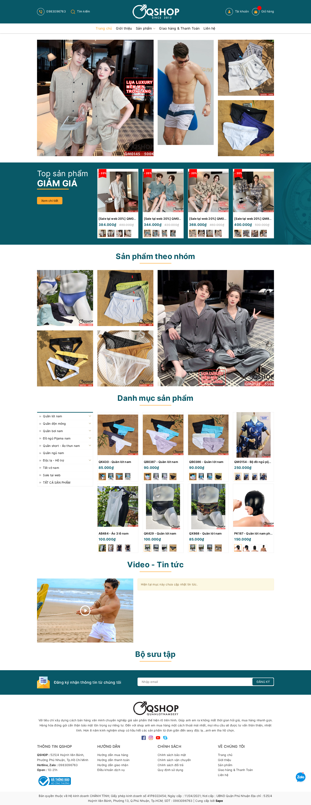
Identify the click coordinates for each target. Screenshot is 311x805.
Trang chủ (225, 755)
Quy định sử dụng (170, 770)
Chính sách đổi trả (171, 765)
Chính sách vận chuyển (174, 760)
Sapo (219, 800)
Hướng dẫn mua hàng (112, 755)
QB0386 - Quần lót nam (206, 462)
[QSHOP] (155, 708)
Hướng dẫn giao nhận (112, 765)
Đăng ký (263, 682)
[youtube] (158, 737)
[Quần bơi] (246, 128)
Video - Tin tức (155, 564)
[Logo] (155, 11)
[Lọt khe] (65, 298)
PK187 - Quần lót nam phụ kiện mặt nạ (262, 533)
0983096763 (55, 11)
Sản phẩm (225, 765)
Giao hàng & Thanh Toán (235, 770)
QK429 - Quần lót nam (160, 533)
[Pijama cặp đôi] (95, 98)
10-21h (53, 770)
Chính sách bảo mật (172, 755)
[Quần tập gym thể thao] (246, 68)
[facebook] (144, 737)
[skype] (165, 737)
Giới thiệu (224, 760)
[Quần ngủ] (125, 298)
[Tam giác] (125, 358)
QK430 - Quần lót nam (115, 462)
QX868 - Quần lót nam (205, 533)
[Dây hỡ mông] (65, 358)
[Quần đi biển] (186, 92)
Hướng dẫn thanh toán (113, 760)
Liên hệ (223, 775)
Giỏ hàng (267, 11)
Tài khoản (241, 11)
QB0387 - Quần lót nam (161, 462)
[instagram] (151, 737)
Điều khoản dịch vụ (111, 770)
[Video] (85, 611)
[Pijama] (216, 328)
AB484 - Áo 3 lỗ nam (114, 533)
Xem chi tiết (49, 200)
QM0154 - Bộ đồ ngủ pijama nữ (257, 462)
